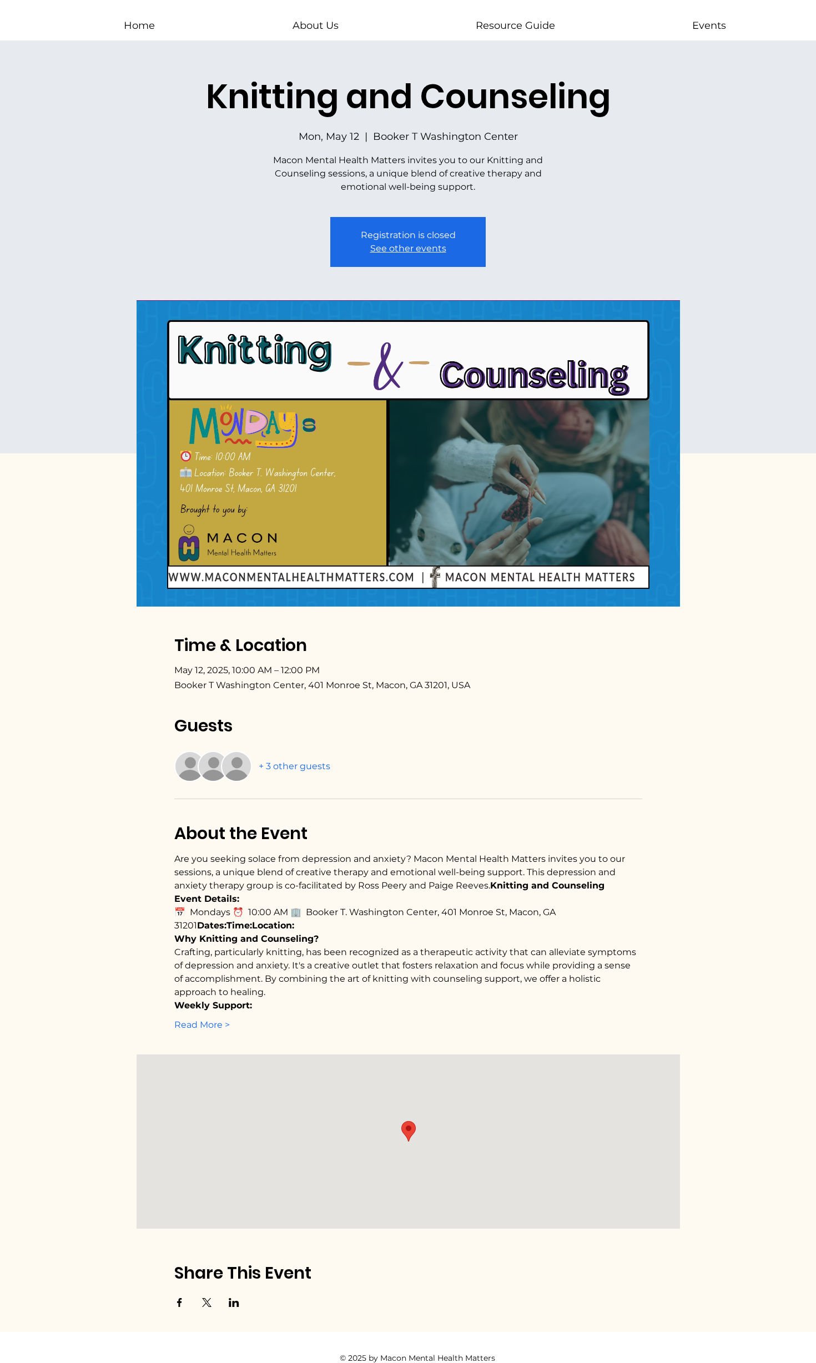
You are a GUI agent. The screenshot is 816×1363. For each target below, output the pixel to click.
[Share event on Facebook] (179, 1302)
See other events (408, 248)
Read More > (202, 1024)
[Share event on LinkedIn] (234, 1302)
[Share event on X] (207, 1302)
